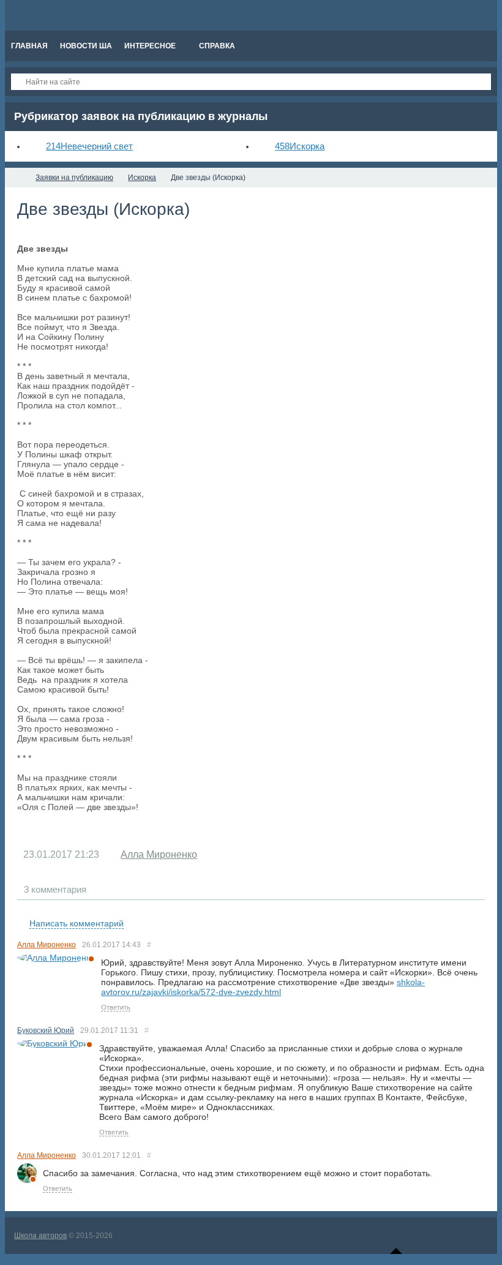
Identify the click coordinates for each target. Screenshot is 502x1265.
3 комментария (55, 889)
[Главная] (16, 177)
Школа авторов (40, 1235)
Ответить (115, 1007)
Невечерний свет (89, 146)
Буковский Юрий (45, 1030)
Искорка (299, 146)
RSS (480, 909)
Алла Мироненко (159, 854)
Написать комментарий (76, 923)
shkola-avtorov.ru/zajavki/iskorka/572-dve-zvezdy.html (263, 987)
